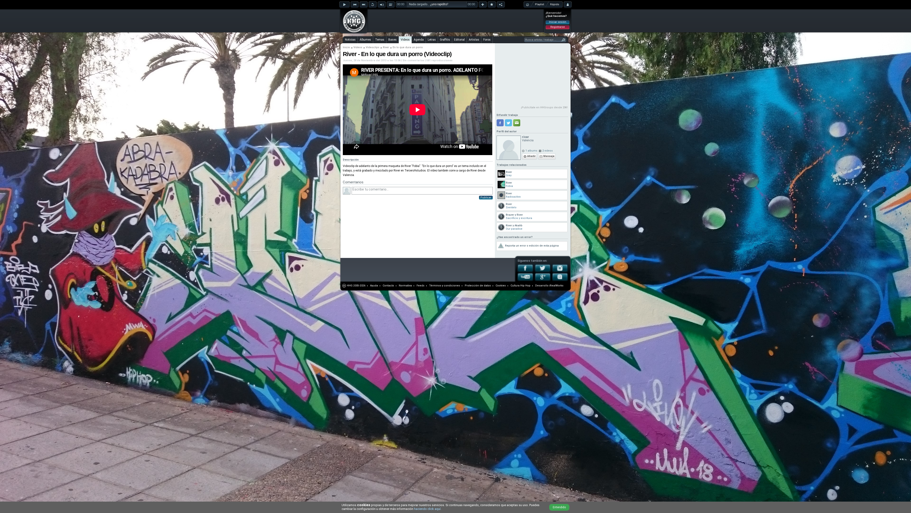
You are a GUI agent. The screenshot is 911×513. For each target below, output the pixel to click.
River (386, 47)
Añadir (531, 156)
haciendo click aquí (427, 509)
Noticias (350, 39)
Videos (405, 39)
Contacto (388, 285)
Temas (379, 39)
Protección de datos (478, 285)
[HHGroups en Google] (543, 280)
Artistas (474, 39)
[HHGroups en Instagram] (560, 271)
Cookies (501, 285)
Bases (392, 39)
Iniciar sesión (557, 22)
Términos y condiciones (444, 285)
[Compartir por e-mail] (516, 122)
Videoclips (372, 47)
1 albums (531, 150)
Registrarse (557, 26)
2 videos (547, 150)
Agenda (419, 39)
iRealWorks (556, 285)
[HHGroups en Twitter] (543, 271)
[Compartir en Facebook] (500, 122)
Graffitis (445, 39)
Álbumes (365, 39)
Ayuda (374, 285)
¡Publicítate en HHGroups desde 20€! (544, 107)
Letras (432, 39)
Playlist (539, 4)
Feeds (420, 285)
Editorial (459, 39)
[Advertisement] (455, 20)
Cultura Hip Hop (520, 285)
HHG (350, 285)
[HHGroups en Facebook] (525, 271)
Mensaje (548, 156)
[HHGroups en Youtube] (525, 280)
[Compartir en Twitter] (508, 122)
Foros (487, 39)
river (525, 137)
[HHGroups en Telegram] (560, 280)
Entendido (559, 507)
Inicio (346, 47)
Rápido (554, 4)
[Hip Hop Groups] (352, 32)
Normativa (405, 285)
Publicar (485, 197)
